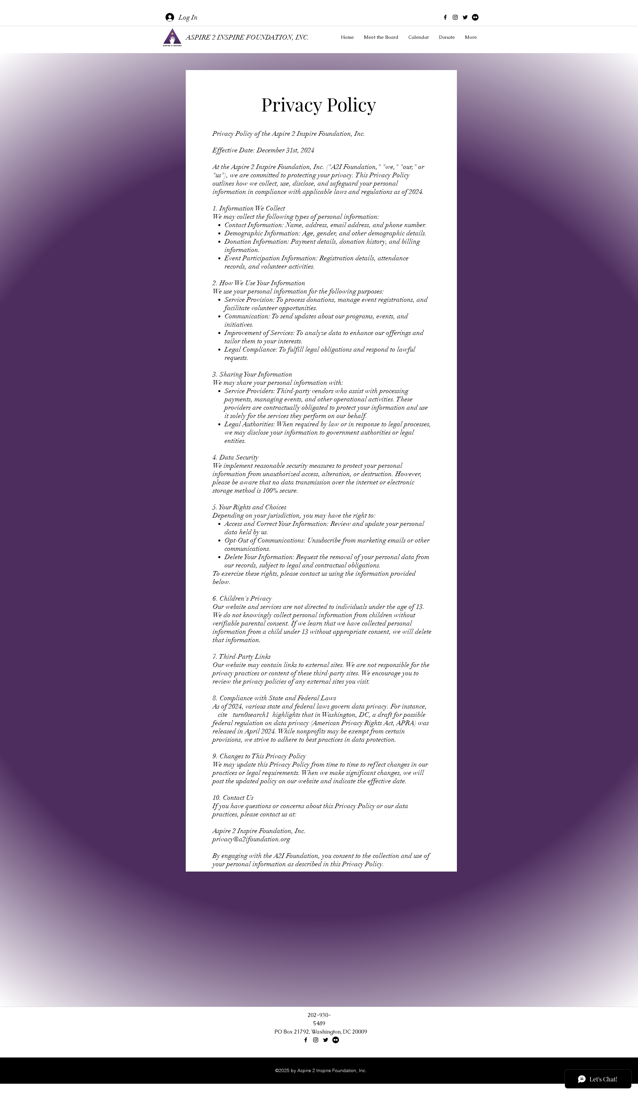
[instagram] (455, 17)
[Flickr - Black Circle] (475, 17)
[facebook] (445, 17)
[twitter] (465, 17)
